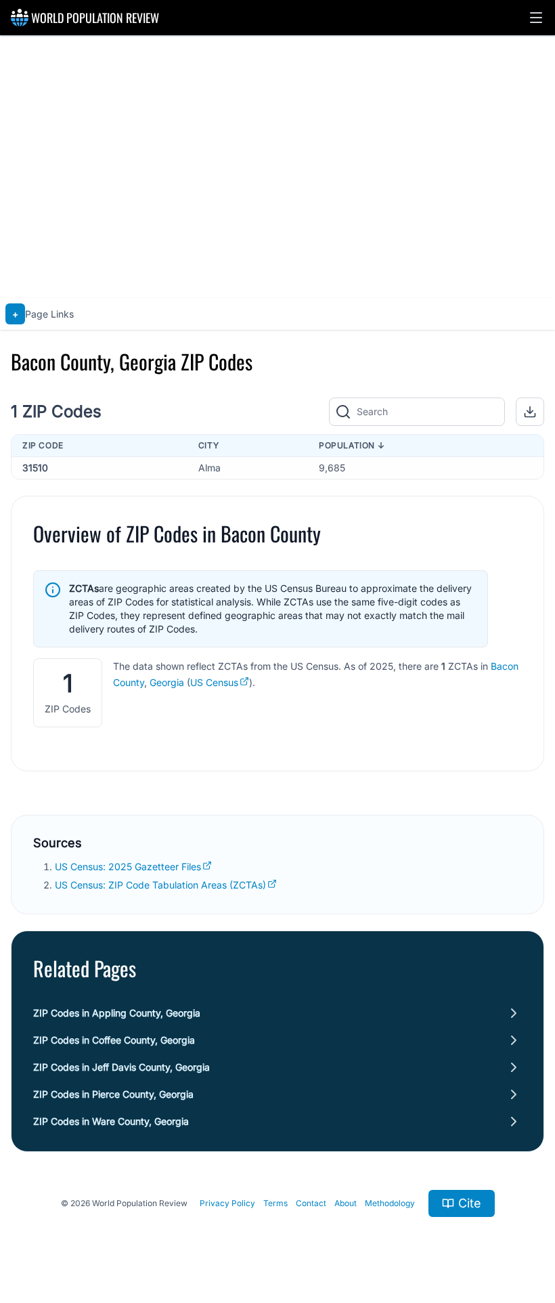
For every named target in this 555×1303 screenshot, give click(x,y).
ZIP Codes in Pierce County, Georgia (113, 1094)
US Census (214, 682)
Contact (311, 1203)
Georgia (167, 682)
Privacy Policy (227, 1203)
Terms (275, 1203)
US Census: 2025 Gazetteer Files (128, 866)
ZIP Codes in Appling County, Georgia (116, 1013)
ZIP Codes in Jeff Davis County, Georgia (121, 1067)
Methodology (390, 1203)
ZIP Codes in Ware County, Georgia (111, 1121)
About (345, 1203)
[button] (536, 17)
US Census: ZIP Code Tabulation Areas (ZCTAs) (160, 885)
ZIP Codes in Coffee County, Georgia (114, 1040)
